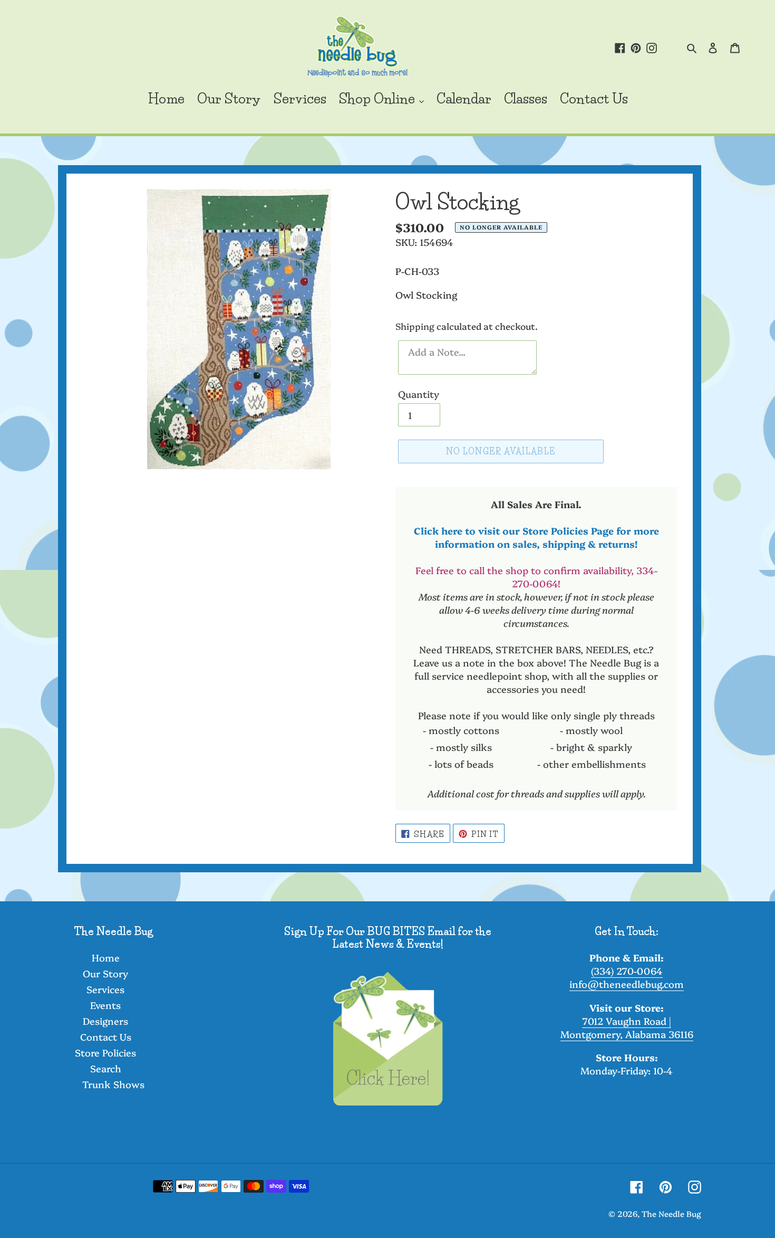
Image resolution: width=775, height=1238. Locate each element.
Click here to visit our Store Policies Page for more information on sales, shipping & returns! (536, 537)
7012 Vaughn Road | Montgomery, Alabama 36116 (626, 1027)
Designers (105, 1020)
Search (105, 1068)
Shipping (414, 326)
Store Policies (105, 1052)
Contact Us (105, 1036)
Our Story (105, 973)
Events (105, 1005)
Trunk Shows (113, 1084)
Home (106, 957)
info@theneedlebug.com (626, 984)
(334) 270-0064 (627, 970)
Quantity (418, 394)
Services (105, 989)
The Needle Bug (671, 1213)
